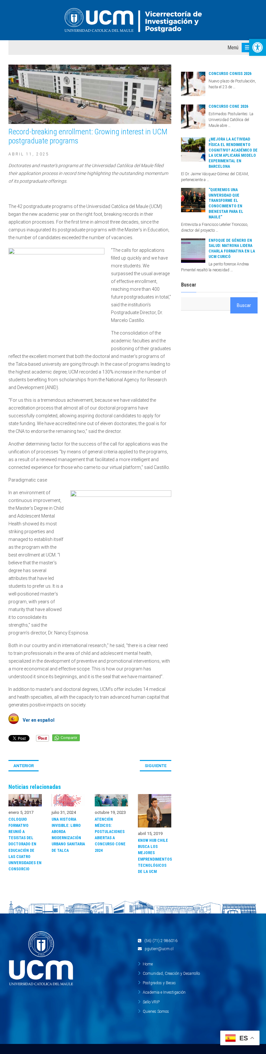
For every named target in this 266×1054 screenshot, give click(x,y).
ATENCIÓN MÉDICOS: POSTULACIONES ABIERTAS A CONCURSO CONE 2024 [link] (110, 835)
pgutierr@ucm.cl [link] (159, 949)
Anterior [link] (23, 765)
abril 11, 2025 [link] (28, 154)
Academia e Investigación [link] (164, 992)
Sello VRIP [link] (151, 1002)
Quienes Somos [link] (156, 1011)
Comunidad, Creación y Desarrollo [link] (171, 973)
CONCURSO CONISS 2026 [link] (230, 73)
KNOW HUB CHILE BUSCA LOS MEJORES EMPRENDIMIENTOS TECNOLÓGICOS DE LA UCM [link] (154, 856)
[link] (257, 47)
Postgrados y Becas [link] (159, 983)
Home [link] (148, 964)
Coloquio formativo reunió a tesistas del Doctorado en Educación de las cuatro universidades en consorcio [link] (25, 844)
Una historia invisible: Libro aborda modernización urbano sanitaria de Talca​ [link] (68, 835)
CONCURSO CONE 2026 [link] (228, 106)
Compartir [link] (69, 738)
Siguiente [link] (155, 765)
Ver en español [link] (36, 720)
